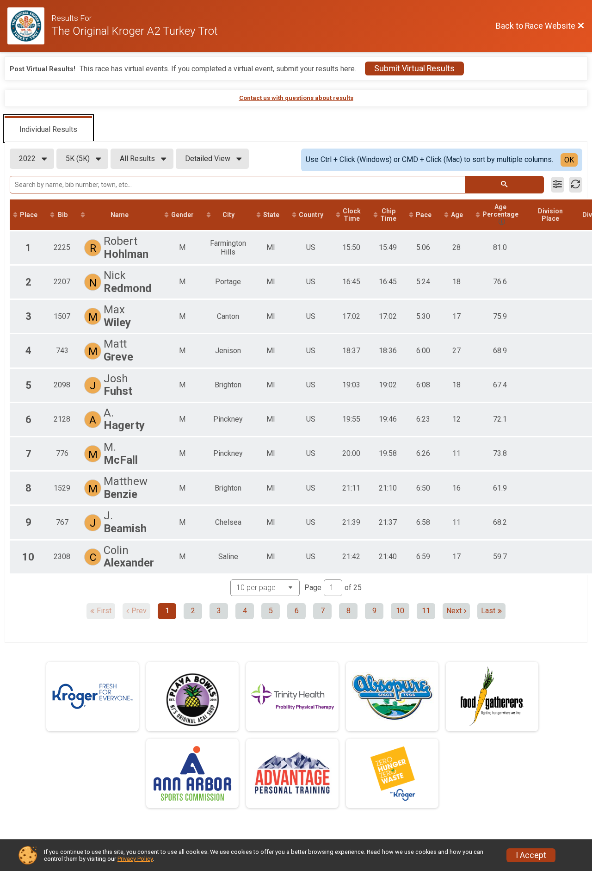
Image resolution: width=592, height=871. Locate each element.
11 (426, 610)
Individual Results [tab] (48, 129)
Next (454, 610)
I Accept (531, 855)
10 (400, 610)
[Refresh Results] (575, 185)
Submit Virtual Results (414, 68)
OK (569, 160)
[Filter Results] (557, 185)
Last (488, 610)
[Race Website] (29, 25)
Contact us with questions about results (296, 97)
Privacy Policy (135, 858)
